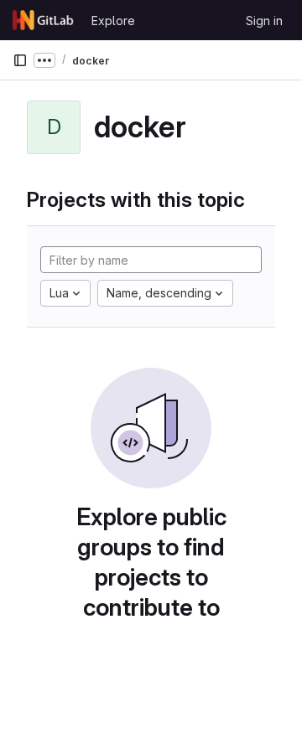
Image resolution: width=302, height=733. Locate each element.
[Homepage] (43, 20)
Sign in (264, 20)
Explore (113, 20)
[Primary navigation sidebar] (20, 60)
